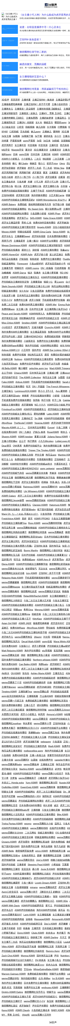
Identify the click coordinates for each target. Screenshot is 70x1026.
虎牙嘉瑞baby (28, 509)
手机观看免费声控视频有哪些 (16, 400)
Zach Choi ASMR (10, 955)
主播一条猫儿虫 (38, 755)
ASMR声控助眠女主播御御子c (17, 878)
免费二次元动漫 (10, 304)
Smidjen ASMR (29, 322)
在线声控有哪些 (57, 828)
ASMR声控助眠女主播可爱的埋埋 (18, 227)
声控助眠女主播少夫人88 (37, 286)
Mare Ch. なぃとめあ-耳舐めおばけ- (20, 514)
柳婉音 (33, 163)
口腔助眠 (14, 131)
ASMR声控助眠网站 (25, 791)
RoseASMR (53, 432)
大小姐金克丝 (8, 127)
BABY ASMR (57, 1010)
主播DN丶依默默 (25, 122)
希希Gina (28, 609)
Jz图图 (61, 377)
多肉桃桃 (6, 163)
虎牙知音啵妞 (8, 168)
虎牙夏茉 (36, 172)
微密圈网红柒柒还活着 (13, 573)
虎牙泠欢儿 (7, 236)
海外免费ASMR (9, 664)
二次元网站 (30, 832)
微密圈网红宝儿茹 (11, 555)
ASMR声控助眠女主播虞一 (37, 896)
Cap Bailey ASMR (28, 664)
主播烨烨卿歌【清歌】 (13, 118)
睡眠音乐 (48, 122)
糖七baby (23, 163)
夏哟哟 (56, 131)
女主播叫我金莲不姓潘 (33, 587)
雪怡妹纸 (50, 627)
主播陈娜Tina (25, 691)
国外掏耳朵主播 (45, 955)
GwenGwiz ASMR (29, 787)
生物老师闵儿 (28, 855)
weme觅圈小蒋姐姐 (11, 486)
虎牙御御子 (25, 1005)
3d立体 (46, 140)
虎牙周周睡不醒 (10, 172)
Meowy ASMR (9, 231)
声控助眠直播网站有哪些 (31, 800)
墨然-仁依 (26, 222)
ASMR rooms (32, 268)
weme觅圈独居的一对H (29, 796)
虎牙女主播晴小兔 (32, 186)
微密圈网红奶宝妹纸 (12, 550)
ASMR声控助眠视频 (54, 418)
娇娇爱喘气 (31, 568)
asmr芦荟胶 (29, 140)
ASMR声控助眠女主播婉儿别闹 (17, 454)
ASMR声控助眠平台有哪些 (54, 728)
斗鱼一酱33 (27, 882)
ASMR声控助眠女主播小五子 (16, 618)
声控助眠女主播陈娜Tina (14, 523)
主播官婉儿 (7, 391)
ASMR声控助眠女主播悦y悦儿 (17, 414)
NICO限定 (7, 609)
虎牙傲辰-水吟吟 (10, 923)
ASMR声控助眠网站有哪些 (15, 213)
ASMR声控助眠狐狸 (48, 582)
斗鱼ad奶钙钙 (36, 263)
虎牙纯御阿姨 (8, 860)
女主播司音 (20, 145)
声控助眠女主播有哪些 (13, 386)
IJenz (62, 163)
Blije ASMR (62, 814)
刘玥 (19, 928)
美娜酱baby (34, 732)
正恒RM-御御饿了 (11, 737)
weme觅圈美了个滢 (11, 682)
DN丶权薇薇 (47, 268)
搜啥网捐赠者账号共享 (39, 204)
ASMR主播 (7, 359)
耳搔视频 (17, 987)
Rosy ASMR (34, 523)
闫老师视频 (60, 268)
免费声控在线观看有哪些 (56, 495)
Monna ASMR (28, 955)
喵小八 (41, 163)
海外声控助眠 (32, 345)
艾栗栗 (65, 864)
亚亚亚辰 (26, 869)
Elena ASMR (8, 564)
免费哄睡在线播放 (11, 509)
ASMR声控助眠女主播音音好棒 (17, 837)
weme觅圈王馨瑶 (10, 901)
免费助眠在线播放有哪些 (14, 450)
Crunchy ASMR (52, 327)
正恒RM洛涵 (59, 723)
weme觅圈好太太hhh (12, 832)
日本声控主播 (36, 309)
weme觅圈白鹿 (41, 691)
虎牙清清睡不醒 (31, 741)
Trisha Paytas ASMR (12, 823)
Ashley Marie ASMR (41, 673)
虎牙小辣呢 (35, 300)
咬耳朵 (17, 559)
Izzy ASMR (31, 573)
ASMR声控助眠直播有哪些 (54, 277)
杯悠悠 (41, 714)
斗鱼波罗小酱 (8, 295)
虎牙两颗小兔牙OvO (59, 778)
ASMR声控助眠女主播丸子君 (16, 996)
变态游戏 (64, 145)
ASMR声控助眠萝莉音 (32, 905)
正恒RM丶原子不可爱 (50, 573)
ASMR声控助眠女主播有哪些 (40, 814)
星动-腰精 (7, 773)
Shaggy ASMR (9, 436)
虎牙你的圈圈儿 (29, 901)
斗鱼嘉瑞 (57, 741)
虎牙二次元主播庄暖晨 (13, 709)
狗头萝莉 (27, 723)
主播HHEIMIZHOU (33, 336)
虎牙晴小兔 (7, 186)
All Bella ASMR (9, 368)
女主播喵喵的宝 (10, 536)
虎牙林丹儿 (7, 637)
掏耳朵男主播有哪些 (12, 750)
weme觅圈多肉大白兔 (13, 568)
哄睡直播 (56, 637)
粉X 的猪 (47, 805)
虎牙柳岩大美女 (10, 769)
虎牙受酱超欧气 (22, 327)
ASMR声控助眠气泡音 (13, 473)
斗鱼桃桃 (6, 755)
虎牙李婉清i (63, 222)
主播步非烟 (7, 760)
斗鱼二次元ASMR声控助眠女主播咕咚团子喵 (24, 632)
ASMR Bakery (9, 204)
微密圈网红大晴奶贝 (12, 600)
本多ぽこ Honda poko (13, 782)
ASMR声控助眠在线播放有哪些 (17, 605)
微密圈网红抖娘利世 (34, 951)
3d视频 (16, 136)
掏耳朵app (51, 454)
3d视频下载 (27, 136)
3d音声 (53, 1022)
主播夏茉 (53, 172)
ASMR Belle (8, 851)
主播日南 (45, 154)
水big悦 (26, 1014)
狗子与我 (45, 400)
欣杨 (49, 682)
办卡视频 (51, 127)
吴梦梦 (5, 277)
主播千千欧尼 (37, 190)
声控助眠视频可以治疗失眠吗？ (18, 960)
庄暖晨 (61, 177)
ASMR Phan (54, 213)
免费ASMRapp (17, 627)
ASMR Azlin (27, 254)
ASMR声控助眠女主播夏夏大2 (52, 555)
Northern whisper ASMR (45, 659)
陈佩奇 (37, 272)
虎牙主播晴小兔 (51, 186)
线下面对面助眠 (45, 509)
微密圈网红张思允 (11, 641)
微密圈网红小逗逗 (53, 942)
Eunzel (51, 427)
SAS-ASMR (36, 218)
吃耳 (28, 386)
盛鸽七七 (26, 250)
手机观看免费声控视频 (53, 300)
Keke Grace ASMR (53, 218)
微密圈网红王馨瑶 (11, 869)
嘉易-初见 (7, 987)
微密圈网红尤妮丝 (42, 873)
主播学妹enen (9, 687)
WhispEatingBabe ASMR (46, 969)
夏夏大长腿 (40, 436)
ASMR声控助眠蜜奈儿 (35, 409)
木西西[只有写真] (10, 714)
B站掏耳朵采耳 (35, 354)
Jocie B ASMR (48, 869)
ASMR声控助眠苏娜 (56, 190)
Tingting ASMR (9, 691)
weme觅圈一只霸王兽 (13, 700)
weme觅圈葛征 (9, 800)
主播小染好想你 (60, 104)
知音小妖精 (7, 177)
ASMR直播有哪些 (22, 873)
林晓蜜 (25, 395)
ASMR (55, 154)
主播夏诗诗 (55, 149)
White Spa (59, 168)
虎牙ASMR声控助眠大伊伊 (47, 878)
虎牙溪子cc (22, 218)
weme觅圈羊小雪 (42, 723)
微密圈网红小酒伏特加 (51, 550)
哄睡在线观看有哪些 (12, 964)
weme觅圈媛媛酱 (10, 582)
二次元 (37, 159)
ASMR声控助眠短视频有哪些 (16, 719)
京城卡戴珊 (37, 327)
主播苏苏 (36, 928)
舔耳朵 (61, 910)
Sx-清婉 (38, 418)
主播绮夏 (26, 99)
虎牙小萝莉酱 (39, 646)
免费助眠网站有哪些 (12, 491)
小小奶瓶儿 (27, 159)
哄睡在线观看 (24, 231)
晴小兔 (18, 186)
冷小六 (57, 136)
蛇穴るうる (7, 459)
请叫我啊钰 (42, 705)
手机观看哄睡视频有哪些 (37, 577)
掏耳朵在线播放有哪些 (30, 942)
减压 (56, 805)
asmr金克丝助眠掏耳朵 (13, 696)
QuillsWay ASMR (10, 787)
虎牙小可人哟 (51, 181)
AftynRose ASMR (35, 627)
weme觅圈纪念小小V (34, 1001)
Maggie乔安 (17, 149)
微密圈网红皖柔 (29, 591)
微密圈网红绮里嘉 (37, 532)
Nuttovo (18, 359)
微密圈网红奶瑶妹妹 (59, 564)
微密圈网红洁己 (46, 901)
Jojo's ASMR (42, 860)
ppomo (27, 823)
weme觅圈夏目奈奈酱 (37, 473)
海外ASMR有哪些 (11, 668)
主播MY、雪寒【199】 (50, 113)
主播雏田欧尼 (8, 122)
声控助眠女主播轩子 (12, 1001)
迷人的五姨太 (56, 254)
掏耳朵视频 (46, 846)
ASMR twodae (25, 436)
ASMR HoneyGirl (10, 254)
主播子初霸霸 (8, 928)
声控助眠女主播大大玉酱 (33, 737)
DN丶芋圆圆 (38, 386)
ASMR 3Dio (62, 901)
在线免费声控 (46, 760)
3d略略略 (6, 272)
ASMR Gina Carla (42, 231)
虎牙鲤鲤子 (55, 664)
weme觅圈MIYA (49, 486)
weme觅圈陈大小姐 (43, 823)
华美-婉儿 (55, 482)
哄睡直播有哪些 (10, 291)
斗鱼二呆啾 (62, 427)
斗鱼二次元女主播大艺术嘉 (37, 600)
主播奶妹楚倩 (46, 118)
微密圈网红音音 (10, 805)
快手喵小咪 (58, 204)
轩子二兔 (56, 400)
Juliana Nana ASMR (57, 436)
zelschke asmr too (38, 368)
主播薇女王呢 (47, 764)
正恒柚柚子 (60, 459)
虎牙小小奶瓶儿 (28, 714)
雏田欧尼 (46, 796)
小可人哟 (38, 181)
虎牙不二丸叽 (34, 168)
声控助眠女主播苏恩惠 (35, 746)
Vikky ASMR (8, 946)
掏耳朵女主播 (49, 377)
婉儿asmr (36, 131)
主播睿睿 (21, 864)
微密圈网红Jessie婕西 (13, 500)
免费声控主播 (21, 300)
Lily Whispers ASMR (34, 491)
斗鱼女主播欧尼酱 (51, 810)
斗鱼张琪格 (46, 514)
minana (34, 887)
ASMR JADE (25, 623)
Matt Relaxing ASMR (12, 650)
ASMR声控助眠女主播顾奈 (15, 828)
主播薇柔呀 (19, 241)
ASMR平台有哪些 (49, 241)
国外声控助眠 (8, 864)
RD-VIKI (64, 272)
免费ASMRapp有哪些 (12, 345)
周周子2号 (7, 241)
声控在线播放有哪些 (40, 395)
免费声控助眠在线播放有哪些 (16, 678)
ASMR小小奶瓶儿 (11, 159)
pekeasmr (46, 741)
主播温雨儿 (60, 118)
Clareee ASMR (40, 505)
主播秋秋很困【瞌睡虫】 (49, 108)
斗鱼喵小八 (24, 646)
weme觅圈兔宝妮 (10, 655)
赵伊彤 (58, 769)
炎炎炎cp (50, 933)
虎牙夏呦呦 (27, 404)
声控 (56, 955)
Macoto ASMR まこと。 (14, 427)
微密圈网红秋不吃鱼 (45, 477)
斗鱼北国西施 (37, 291)
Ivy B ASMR (58, 978)
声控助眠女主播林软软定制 (15, 281)
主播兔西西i (32, 118)
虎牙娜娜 (63, 923)
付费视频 (62, 127)
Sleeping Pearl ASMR (39, 864)
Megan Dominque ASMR (14, 245)
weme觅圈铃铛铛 (39, 828)
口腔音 (20, 127)
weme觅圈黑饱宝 (23, 637)
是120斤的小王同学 (11, 741)
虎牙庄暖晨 (51, 177)
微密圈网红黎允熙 (48, 782)
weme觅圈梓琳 (47, 787)
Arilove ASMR (22, 382)
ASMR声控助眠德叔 (25, 910)
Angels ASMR (44, 227)
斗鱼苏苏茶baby (10, 363)
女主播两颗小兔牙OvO (56, 309)
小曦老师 (42, 778)
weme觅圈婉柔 (55, 532)
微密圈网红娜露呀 (11, 882)
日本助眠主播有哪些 (52, 928)
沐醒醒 (5, 464)
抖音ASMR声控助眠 (12, 596)
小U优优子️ (7, 327)
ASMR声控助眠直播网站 (14, 209)
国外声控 (36, 350)
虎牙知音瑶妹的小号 (55, 263)
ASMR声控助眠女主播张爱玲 (38, 359)
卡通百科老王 (61, 464)
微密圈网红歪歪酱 (52, 855)
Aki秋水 (5, 673)
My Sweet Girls (35, 209)
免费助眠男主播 (57, 851)
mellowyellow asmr (33, 750)
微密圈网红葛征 (10, 1005)
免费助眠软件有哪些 (25, 459)
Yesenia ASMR (41, 423)
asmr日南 (24, 154)
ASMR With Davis (11, 905)
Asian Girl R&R (9, 623)
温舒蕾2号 (7, 559)
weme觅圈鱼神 (31, 764)
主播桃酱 (35, 810)
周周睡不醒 (25, 172)
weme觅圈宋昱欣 (26, 860)
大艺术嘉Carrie (56, 195)
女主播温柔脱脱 (38, 332)
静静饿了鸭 (36, 937)
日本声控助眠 (28, 555)
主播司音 (53, 145)
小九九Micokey (46, 441)
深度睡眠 (65, 140)
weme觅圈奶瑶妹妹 (36, 500)
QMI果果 (17, 445)
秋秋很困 (6, 354)
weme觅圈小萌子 (29, 892)
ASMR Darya (19, 272)
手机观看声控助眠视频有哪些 (46, 382)
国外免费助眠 (58, 841)
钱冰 (30, 272)
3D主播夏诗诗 (41, 149)
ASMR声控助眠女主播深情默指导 (46, 245)
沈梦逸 (13, 778)
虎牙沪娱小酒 (41, 254)
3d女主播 (6, 136)
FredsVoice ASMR (11, 518)
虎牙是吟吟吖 (57, 623)
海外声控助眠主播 (54, 750)
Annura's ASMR (55, 714)
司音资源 (43, 145)
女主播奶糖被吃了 (59, 596)
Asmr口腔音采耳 (10, 892)
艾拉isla (28, 969)
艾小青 (5, 778)
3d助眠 (55, 140)
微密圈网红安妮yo (11, 855)
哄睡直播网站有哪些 (45, 837)
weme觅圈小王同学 (41, 1014)
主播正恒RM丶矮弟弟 (43, 99)
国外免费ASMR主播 (51, 295)
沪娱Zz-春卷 (39, 432)
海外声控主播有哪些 (12, 983)
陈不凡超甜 (59, 846)
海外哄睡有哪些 (39, 195)
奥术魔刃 (61, 933)
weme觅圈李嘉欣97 (12, 914)
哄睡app (18, 609)
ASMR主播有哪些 (50, 250)
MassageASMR (42, 919)
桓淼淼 (26, 928)
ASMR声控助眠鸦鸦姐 (13, 919)
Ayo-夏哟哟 (61, 391)
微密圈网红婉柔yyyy (34, 964)
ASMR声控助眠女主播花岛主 (24, 277)
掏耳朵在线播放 (10, 259)
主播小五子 (29, 705)
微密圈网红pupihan (11, 723)
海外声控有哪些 (32, 650)
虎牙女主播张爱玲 (30, 482)
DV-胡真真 (40, 960)
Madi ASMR (54, 746)
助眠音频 (36, 614)
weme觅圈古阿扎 (58, 568)
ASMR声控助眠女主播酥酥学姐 (32, 564)
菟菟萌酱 (58, 650)
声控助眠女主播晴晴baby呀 (15, 810)
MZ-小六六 (40, 404)
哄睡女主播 (7, 791)
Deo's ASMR (50, 923)
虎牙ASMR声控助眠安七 (45, 996)
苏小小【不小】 (46, 391)
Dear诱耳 (6, 445)
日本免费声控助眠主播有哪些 (16, 819)
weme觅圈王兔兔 (50, 732)
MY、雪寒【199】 (11, 1014)
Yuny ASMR (32, 782)
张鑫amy (64, 250)
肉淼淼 (65, 363)
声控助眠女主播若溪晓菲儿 (15, 937)
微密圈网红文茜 (46, 946)
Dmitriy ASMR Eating (12, 992)
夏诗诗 (28, 149)
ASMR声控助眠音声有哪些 (26, 773)
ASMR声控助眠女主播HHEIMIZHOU (20, 468)
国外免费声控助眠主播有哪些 (16, 659)
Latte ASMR (53, 414)
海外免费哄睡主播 (52, 445)
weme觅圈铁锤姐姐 (27, 527)
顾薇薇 (65, 591)
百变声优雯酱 (8, 796)
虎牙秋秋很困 (38, 236)
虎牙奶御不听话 (10, 377)
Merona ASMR (42, 609)
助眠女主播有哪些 (11, 404)
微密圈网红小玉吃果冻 (13, 814)
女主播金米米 (8, 181)
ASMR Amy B (43, 559)
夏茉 (45, 172)
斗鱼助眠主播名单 (40, 1010)
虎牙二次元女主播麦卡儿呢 (35, 668)
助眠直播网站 (8, 263)
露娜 (39, 855)
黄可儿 (48, 905)
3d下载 (38, 136)
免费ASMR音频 (20, 755)
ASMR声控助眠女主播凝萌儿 (16, 505)
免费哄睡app (8, 309)
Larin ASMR (29, 914)
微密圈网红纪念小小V (28, 728)
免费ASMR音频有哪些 (44, 222)
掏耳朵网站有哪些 (60, 286)
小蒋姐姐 (55, 864)
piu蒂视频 (47, 650)
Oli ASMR (16, 673)
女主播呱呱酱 (44, 914)
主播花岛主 (58, 673)
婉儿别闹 (40, 127)
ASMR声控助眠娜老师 (34, 682)
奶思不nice (52, 163)
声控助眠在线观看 (59, 691)
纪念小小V (7, 300)
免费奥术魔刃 (8, 728)
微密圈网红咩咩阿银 (36, 709)
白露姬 (34, 760)
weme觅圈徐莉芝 (48, 887)
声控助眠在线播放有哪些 (14, 732)
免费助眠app (28, 559)
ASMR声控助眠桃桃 (43, 819)
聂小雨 (35, 869)
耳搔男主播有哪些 (11, 418)
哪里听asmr (61, 122)
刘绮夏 (5, 140)
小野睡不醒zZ (9, 933)
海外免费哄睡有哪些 (12, 341)
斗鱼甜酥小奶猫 (38, 213)
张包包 (25, 673)
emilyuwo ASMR (50, 987)
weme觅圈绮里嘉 (60, 609)
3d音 (39, 140)
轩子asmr (6, 873)
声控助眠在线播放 (11, 250)
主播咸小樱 (52, 373)
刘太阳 (46, 637)
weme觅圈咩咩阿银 (52, 523)
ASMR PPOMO (42, 518)
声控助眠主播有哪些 (12, 951)
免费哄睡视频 (53, 313)
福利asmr (6, 154)
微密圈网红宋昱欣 (59, 700)
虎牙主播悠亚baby (11, 395)
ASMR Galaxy (9, 495)
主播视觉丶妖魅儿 (28, 113)
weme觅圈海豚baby (12, 764)
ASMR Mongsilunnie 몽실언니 (51, 200)
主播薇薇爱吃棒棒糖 (12, 104)
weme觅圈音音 (40, 719)
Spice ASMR (59, 231)
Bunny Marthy (31, 550)
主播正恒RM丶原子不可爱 (37, 104)
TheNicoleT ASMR (23, 423)
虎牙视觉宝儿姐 (10, 318)
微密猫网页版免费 (24, 851)
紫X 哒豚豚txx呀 (53, 209)
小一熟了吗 (38, 177)
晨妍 (24, 518)
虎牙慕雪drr (58, 559)
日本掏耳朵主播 (37, 373)
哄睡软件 (19, 268)
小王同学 (25, 350)
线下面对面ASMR (11, 846)
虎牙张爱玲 (24, 841)
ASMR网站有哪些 (49, 345)
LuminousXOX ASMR (25, 391)
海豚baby (43, 664)
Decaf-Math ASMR (31, 641)
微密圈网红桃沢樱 (24, 477)
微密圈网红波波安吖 (12, 746)
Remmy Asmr (53, 951)
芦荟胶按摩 (15, 140)
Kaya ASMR (8, 1010)
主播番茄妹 (36, 281)
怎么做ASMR (46, 696)
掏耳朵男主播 (8, 527)
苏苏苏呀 (15, 99)
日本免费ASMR (9, 646)
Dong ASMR (23, 933)
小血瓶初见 (29, 341)
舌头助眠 (24, 131)
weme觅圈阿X (22, 760)
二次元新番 (58, 159)
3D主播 (65, 131)
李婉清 (52, 473)
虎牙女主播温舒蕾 (11, 222)
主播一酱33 (32, 241)
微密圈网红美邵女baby (30, 536)
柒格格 (29, 919)
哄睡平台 (51, 992)
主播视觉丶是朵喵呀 (25, 108)
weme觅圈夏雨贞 (44, 769)
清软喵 (35, 250)
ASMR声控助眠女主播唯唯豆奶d (18, 200)
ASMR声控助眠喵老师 (44, 678)
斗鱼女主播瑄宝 (61, 600)
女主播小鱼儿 (54, 960)
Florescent (22, 263)
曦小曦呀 (23, 368)
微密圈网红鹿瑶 (29, 582)
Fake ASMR (8, 382)
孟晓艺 (5, 627)
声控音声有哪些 (40, 1005)
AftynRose (7, 423)
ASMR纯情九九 (37, 313)
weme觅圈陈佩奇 (10, 591)
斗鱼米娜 (21, 181)
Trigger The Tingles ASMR (41, 450)
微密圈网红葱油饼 (40, 841)
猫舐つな (48, 281)
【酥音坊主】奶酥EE (49, 892)
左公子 (22, 441)
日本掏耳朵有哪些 (37, 427)
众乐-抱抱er (44, 978)
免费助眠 (22, 204)
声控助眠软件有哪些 (12, 969)
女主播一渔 (22, 309)
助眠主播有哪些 (46, 832)
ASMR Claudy (22, 1010)
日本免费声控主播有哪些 (36, 983)
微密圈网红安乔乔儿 (35, 992)
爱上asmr (59, 281)
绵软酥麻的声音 (27, 318)
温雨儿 (58, 823)
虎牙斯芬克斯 (23, 195)
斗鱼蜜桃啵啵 (21, 887)
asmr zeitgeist (47, 468)
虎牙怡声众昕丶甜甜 (12, 336)
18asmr (38, 637)
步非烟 (64, 186)
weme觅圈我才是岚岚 (49, 591)
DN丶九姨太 (25, 432)
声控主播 (39, 454)
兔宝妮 (50, 1001)
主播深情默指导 (10, 113)
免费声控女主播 (32, 987)
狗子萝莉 (32, 441)
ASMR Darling (51, 937)
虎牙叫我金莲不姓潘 (26, 946)
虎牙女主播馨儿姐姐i (12, 896)
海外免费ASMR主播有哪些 (15, 332)
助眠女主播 (7, 887)
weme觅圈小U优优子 (52, 773)
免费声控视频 (19, 354)
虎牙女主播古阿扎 (11, 541)
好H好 (5, 131)
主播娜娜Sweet (22, 236)
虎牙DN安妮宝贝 (29, 541)
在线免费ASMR (9, 432)
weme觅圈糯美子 (27, 778)
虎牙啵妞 (21, 168)
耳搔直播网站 (8, 218)
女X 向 (38, 122)
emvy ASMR (41, 851)
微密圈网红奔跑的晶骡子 (14, 532)
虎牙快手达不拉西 (51, 363)
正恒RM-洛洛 (41, 546)
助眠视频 (30, 127)
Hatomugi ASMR (57, 505)
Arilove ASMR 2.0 (11, 350)
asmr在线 (47, 641)
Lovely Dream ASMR (45, 882)
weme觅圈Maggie (11, 587)
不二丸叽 (47, 168)
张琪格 (36, 400)
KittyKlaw (37, 618)
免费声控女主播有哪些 (48, 341)
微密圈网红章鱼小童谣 (38, 655)
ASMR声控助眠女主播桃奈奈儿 (54, 527)
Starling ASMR (26, 769)
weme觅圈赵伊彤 (10, 978)
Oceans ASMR (9, 841)
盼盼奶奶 (34, 259)
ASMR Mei (51, 304)
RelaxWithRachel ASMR (35, 596)
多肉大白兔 (51, 964)
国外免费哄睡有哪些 (12, 705)
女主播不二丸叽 (10, 942)
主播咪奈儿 (7, 108)
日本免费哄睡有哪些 (57, 236)
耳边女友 (43, 568)
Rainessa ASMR (31, 486)
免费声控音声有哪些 (30, 363)
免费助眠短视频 (52, 336)
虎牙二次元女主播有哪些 (30, 495)
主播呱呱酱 (32, 696)
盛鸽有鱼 (48, 136)
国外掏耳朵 (55, 546)
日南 (15, 154)
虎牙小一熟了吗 (23, 177)
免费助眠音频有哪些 (37, 974)
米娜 (30, 181)
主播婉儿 (46, 131)
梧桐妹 (44, 482)
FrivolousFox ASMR (12, 409)
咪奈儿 (64, 432)
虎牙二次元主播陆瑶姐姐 (49, 791)
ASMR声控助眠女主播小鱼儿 (49, 605)
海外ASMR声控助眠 (46, 910)
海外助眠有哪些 (29, 978)
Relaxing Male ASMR (12, 577)
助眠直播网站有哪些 (56, 587)
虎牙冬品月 (7, 910)
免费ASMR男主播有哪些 (31, 304)
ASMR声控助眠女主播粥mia (16, 614)
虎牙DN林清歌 (44, 687)
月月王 (63, 937)
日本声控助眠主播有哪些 (56, 536)
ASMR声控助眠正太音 (48, 318)
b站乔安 (6, 149)
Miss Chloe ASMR (11, 322)
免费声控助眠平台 (32, 445)
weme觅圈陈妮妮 (26, 687)
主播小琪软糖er (9, 441)
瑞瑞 (55, 896)
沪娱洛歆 (23, 259)
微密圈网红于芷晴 (11, 482)
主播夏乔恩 (7, 268)
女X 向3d (23, 291)
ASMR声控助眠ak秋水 (41, 464)
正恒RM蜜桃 (8, 195)
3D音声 (5, 99)
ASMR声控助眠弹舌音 (31, 923)
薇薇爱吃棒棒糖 (41, 623)
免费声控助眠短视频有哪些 (15, 190)
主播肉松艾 (27, 418)
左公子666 (7, 373)
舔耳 (30, 518)
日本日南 (35, 154)
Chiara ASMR (21, 373)
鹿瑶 (46, 354)
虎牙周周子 (7, 145)
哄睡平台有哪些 (57, 974)
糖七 (14, 163)
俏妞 (23, 655)
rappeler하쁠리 (62, 760)
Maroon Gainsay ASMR (14, 974)
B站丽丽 (47, 159)
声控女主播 (7, 477)
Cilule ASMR (37, 933)
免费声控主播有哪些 (51, 259)
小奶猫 (56, 395)
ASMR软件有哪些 (19, 464)
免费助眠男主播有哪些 (36, 700)
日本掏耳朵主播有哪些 (28, 295)
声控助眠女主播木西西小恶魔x (17, 546)
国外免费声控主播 (30, 846)
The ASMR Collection (30, 377)
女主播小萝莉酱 (50, 272)
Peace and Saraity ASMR (15, 313)
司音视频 (32, 145)
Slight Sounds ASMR (12, 286)
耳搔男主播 (61, 946)
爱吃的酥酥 (39, 414)
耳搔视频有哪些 (45, 459)
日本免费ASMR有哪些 (30, 805)
